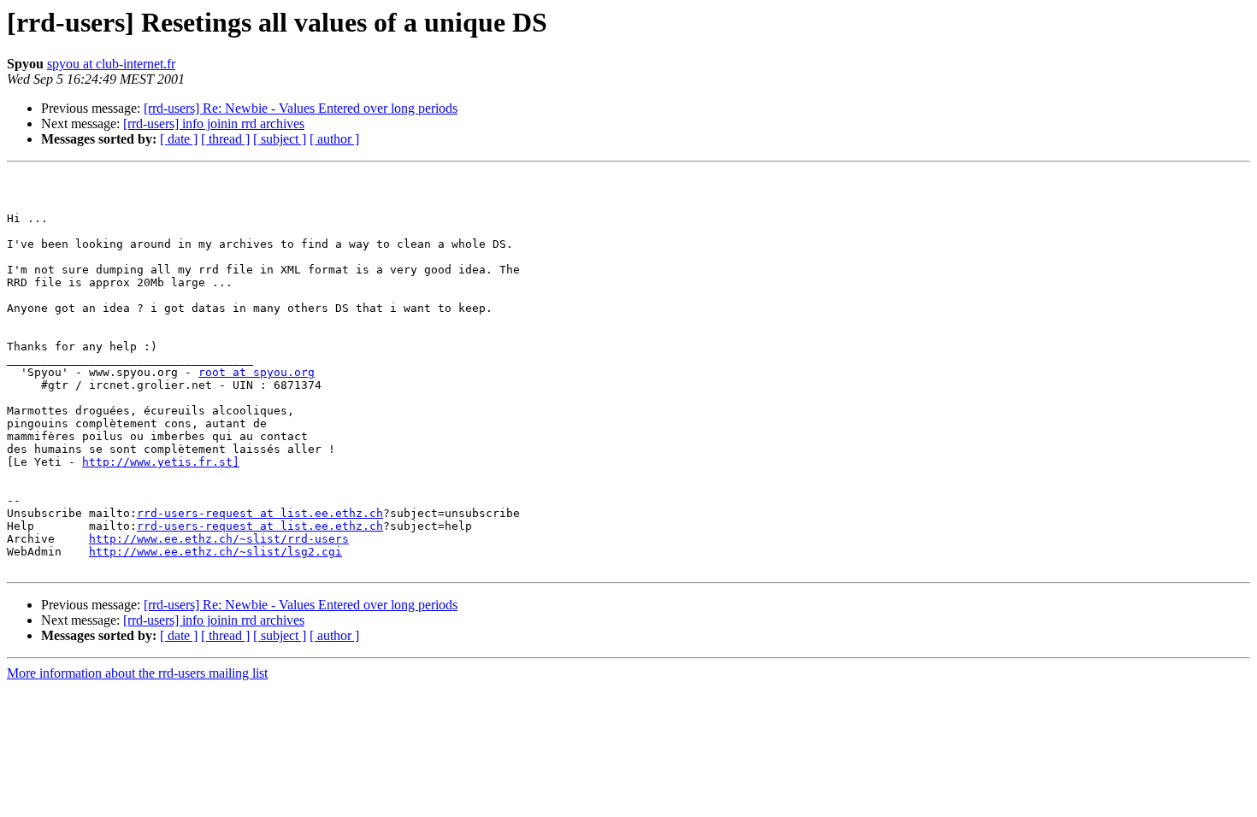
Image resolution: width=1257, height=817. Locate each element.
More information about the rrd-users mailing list (137, 673)
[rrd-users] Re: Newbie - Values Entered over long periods (300, 108)
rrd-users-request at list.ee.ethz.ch (260, 513)
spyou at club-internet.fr (111, 63)
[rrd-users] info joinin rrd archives (213, 123)
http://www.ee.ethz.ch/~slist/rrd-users (219, 538)
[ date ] (179, 139)
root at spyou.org (256, 372)
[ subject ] (279, 139)
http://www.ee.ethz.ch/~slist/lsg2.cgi (215, 551)
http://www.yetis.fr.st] (160, 462)
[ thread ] (225, 139)
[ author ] (334, 139)
